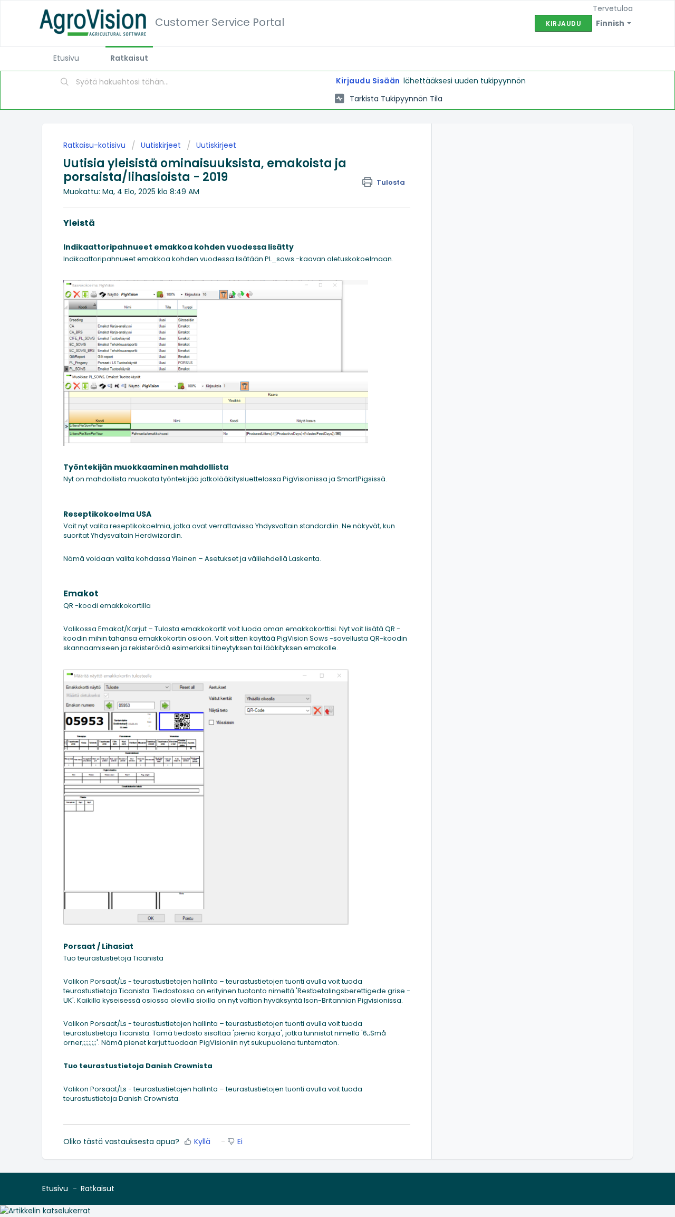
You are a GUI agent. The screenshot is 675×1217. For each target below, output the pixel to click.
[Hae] (65, 82)
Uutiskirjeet (161, 145)
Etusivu (66, 58)
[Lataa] (318, 482)
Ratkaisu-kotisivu (95, 145)
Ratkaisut (129, 58)
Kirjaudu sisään (368, 80)
